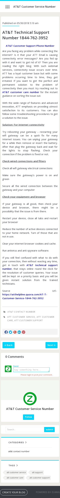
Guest (15, 366)
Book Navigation (8, 7)
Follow (28, 417)
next (51, 345)
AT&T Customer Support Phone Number (30, 45)
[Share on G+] (14, 332)
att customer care (15, 477)
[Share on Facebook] (6, 332)
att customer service (21, 317)
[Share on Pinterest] (23, 332)
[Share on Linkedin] (19, 332)
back (9, 345)
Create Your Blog (13, 492)
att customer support (28, 320)
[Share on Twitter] (10, 332)
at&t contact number (21, 311)
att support (37, 472)
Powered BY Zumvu (48, 492)
